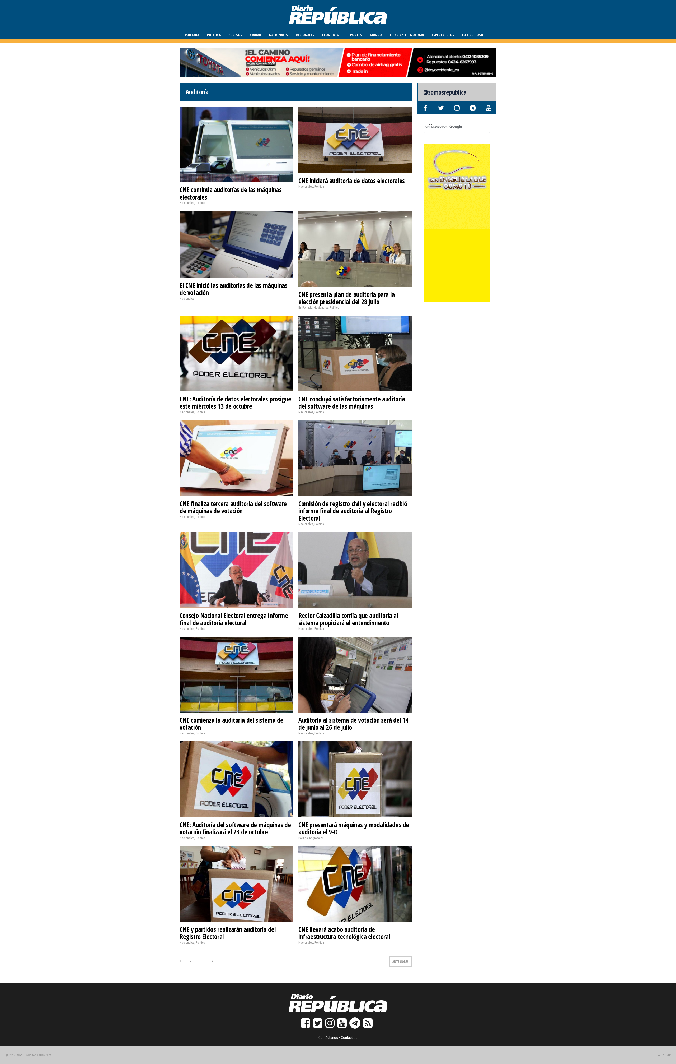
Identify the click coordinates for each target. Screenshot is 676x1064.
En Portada (305, 307)
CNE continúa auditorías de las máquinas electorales (230, 193)
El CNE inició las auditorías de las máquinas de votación (233, 289)
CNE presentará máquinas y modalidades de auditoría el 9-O (353, 828)
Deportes (354, 34)
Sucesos (235, 34)
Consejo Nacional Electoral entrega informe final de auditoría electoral (234, 619)
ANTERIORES (400, 961)
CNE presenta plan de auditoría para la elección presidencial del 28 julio (346, 298)
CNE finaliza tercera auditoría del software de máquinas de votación (233, 507)
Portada (192, 34)
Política (214, 34)
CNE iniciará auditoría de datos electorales (351, 180)
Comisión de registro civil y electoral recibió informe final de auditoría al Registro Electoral (352, 510)
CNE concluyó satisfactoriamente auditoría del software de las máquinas (351, 402)
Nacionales (278, 34)
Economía (330, 34)
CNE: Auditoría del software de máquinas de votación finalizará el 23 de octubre (235, 828)
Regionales (305, 34)
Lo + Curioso (472, 34)
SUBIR (667, 1055)
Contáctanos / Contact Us (338, 1037)
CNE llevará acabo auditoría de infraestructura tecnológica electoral (344, 933)
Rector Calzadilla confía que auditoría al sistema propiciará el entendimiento (348, 619)
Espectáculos (443, 34)
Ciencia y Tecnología (407, 34)
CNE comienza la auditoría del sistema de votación (231, 723)
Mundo (376, 34)
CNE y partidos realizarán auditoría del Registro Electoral (228, 933)
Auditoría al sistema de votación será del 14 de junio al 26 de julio (353, 723)
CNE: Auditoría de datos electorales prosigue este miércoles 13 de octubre (235, 402)
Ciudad (255, 34)
